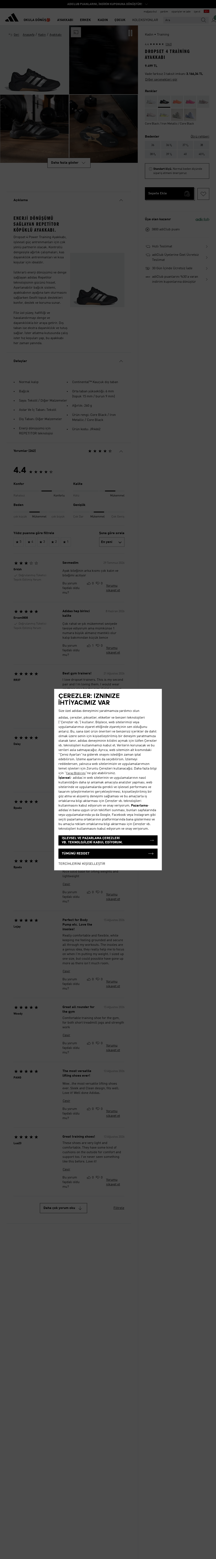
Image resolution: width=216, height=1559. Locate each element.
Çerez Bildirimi (76, 773)
